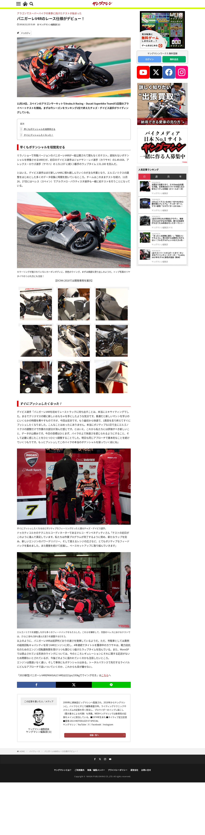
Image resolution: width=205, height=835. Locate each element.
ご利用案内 (79, 769)
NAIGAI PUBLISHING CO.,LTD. (100, 776)
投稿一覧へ (94, 735)
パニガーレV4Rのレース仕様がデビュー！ (61, 751)
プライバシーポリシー (117, 769)
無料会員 (174, 59)
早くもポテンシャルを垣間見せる (38, 129)
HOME (22, 751)
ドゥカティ (26, 33)
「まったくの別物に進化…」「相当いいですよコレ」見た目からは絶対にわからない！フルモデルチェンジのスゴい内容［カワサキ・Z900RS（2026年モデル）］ (168, 238)
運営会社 (134, 769)
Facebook (96, 724)
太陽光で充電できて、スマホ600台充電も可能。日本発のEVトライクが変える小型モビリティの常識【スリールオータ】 (168, 187)
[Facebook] (36, 685)
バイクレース (34, 751)
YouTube (82, 724)
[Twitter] (74, 685)
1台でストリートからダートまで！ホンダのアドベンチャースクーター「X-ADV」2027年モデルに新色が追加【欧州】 (168, 255)
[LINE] (111, 685)
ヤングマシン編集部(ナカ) (162, 227)
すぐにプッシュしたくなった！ (37, 134)
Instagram (108, 724)
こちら (105, 675)
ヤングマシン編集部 (160, 193)
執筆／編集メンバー (96, 769)
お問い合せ (146, 769)
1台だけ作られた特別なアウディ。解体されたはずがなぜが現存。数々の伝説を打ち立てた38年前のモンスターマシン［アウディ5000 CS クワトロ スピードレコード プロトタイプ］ (168, 221)
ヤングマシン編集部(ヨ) (49, 24)
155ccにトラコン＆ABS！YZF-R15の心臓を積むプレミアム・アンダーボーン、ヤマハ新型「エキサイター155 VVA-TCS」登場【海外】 (168, 204)
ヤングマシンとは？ (63, 769)
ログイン (149, 59)
